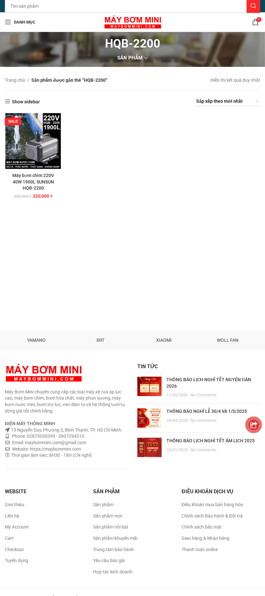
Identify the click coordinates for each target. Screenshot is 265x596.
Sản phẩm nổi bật (110, 526)
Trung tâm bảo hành (113, 549)
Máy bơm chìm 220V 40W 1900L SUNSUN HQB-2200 (33, 182)
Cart (9, 538)
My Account (17, 526)
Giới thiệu (14, 504)
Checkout (14, 549)
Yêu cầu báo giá (109, 560)
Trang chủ (15, 80)
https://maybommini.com (55, 449)
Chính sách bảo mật (202, 526)
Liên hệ (12, 515)
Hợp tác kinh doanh (112, 571)
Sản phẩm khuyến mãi (115, 538)
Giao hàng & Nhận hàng (205, 538)
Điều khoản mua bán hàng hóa (212, 504)
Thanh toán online (200, 549)
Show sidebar (26, 101)
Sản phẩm (103, 504)
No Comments (203, 394)
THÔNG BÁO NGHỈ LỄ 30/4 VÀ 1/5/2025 (206, 411)
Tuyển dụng (16, 560)
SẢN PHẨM (130, 58)
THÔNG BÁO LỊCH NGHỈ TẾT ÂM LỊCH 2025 (210, 440)
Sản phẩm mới (107, 515)
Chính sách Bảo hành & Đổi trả (212, 515)
